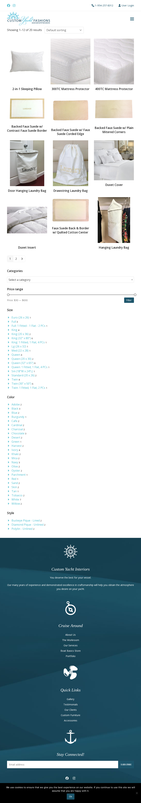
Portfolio (70, 656)
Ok (70, 796)
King (14, 330)
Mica (15, 458)
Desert (16, 437)
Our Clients (70, 709)
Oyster (16, 470)
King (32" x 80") (21, 338)
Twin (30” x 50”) (21, 383)
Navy (15, 462)
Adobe (16, 404)
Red (14, 479)
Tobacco (17, 495)
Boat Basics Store (71, 650)
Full (14, 322)
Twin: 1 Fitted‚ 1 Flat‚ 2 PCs (28, 388)
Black (15, 408)
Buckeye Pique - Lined (26, 520)
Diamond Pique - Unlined (28, 524)
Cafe (14, 421)
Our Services (71, 645)
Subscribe (126, 764)
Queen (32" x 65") (23, 363)
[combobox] (70, 280)
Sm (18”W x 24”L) (22, 371)
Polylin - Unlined (22, 529)
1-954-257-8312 (104, 5)
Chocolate (18, 433)
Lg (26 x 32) (19, 346)
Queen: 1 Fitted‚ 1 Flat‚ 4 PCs (29, 367)
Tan (14, 491)
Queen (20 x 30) (21, 359)
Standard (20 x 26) (23, 375)
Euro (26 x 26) (20, 317)
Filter (129, 300)
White (15, 499)
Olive (15, 466)
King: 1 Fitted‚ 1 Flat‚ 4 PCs (28, 342)
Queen (16, 355)
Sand (15, 483)
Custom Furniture (70, 715)
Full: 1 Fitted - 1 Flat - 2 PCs (28, 326)
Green (15, 442)
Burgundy (18, 417)
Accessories (70, 720)
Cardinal (17, 425)
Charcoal (17, 429)
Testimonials (70, 704)
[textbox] (70, 280)
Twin (15, 379)
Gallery (70, 699)
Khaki (15, 454)
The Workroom (70, 640)
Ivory (15, 450)
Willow (16, 503)
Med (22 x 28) (20, 350)
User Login (127, 5)
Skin (14, 487)
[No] (136, 793)
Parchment (19, 475)
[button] (132, 19)
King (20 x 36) (20, 334)
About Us (70, 634)
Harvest (17, 446)
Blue (14, 413)
